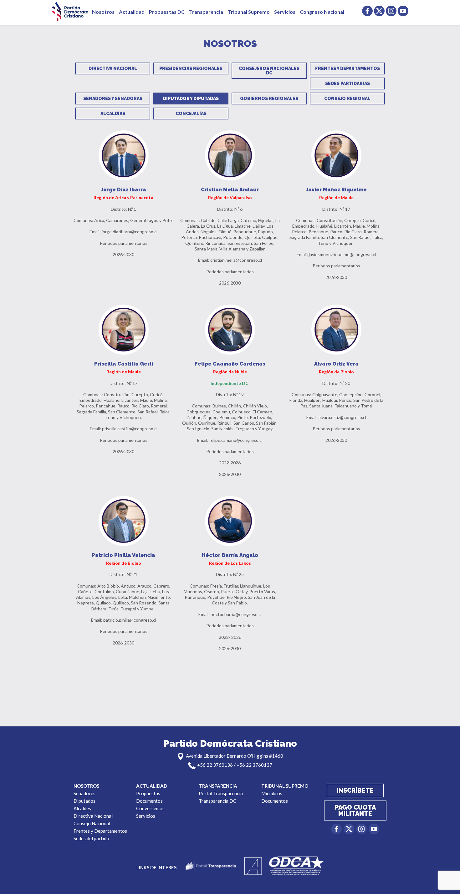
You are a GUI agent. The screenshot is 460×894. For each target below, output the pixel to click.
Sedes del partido (91, 838)
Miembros (271, 793)
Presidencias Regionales (190, 68)
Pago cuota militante (355, 810)
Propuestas (148, 793)
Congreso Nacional (322, 12)
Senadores (84, 793)
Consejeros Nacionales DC (269, 70)
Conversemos (150, 808)
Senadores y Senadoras (112, 98)
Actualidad (132, 12)
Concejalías (191, 113)
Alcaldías (112, 113)
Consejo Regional (347, 98)
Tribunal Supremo (249, 12)
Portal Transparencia (221, 793)
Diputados (84, 801)
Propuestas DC (167, 12)
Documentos (149, 801)
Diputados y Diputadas (191, 98)
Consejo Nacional (92, 823)
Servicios (285, 12)
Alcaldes (82, 808)
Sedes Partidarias (347, 83)
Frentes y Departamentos (347, 68)
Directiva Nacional (113, 68)
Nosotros (103, 12)
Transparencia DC (217, 801)
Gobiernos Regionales (269, 98)
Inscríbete (355, 790)
